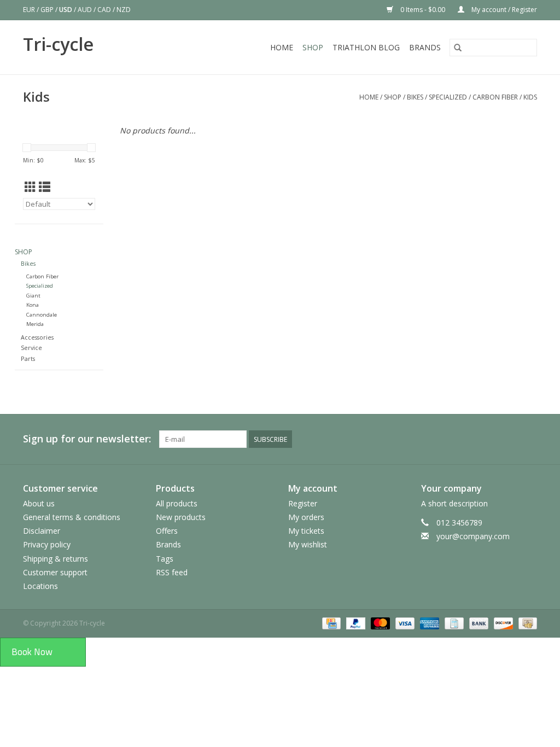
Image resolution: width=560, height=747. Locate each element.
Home (281, 47)
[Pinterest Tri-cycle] (469, 439)
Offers (167, 531)
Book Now (31, 652)
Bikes (416, 97)
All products (176, 503)
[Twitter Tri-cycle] (430, 439)
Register (302, 503)
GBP (47, 9)
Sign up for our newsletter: (87, 439)
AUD (86, 9)
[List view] (44, 187)
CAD (105, 9)
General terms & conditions (71, 517)
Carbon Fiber (495, 97)
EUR (30, 9)
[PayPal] (354, 622)
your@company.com (473, 536)
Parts (28, 358)
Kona (32, 304)
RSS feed (172, 572)
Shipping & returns (55, 558)
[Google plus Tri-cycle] (449, 439)
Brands (425, 47)
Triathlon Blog (366, 47)
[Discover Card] (502, 622)
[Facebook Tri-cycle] (410, 439)
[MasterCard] (379, 622)
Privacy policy (47, 544)
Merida (35, 324)
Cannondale (41, 314)
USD (66, 9)
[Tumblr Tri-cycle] (508, 439)
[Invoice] (453, 622)
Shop (312, 47)
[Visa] (404, 622)
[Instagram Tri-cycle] (528, 439)
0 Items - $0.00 (423, 9)
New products (181, 517)
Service (31, 347)
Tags (164, 558)
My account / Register (503, 9)
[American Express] (428, 622)
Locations (40, 586)
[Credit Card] (330, 622)
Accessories (37, 337)
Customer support (55, 572)
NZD (123, 9)
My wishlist (307, 544)
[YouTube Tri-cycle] (489, 439)
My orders (306, 517)
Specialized (448, 97)
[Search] (458, 47)
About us (39, 503)
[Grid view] (30, 187)
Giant (33, 295)
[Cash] (526, 622)
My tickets (306, 531)
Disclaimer (41, 531)
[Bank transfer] (477, 622)
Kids (530, 97)
